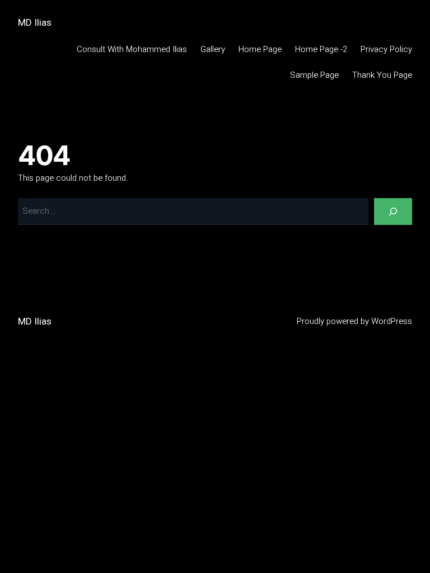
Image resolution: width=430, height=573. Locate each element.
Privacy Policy (386, 49)
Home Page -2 (321, 49)
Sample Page (314, 75)
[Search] (393, 211)
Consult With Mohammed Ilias (132, 49)
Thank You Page (382, 75)
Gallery (212, 49)
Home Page (260, 49)
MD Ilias (35, 23)
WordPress (391, 321)
